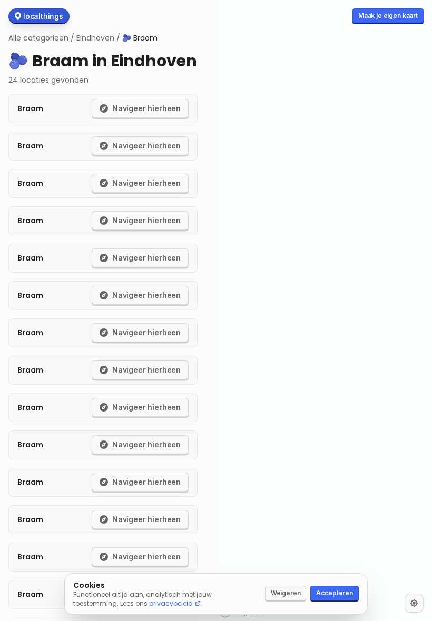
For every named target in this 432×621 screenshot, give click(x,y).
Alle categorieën (38, 38)
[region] (324, 310)
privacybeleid (171, 603)
